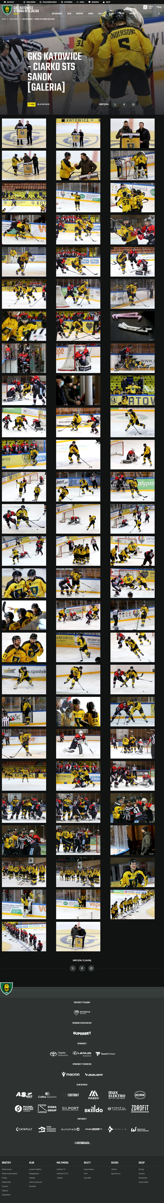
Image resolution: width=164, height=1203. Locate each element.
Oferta (114, 1169)
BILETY (101, 13)
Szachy (5, 1186)
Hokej (4, 1178)
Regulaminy (34, 1173)
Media (121, 13)
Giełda (32, 1178)
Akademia (6, 1195)
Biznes (111, 13)
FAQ (85, 1173)
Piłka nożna (7, 1169)
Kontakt (132, 13)
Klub (69, 13)
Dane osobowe (35, 1182)
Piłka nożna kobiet (9, 1173)
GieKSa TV (61, 1169)
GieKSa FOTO (62, 1173)
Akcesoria (143, 1178)
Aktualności (57, 13)
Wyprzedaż (143, 1182)
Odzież (142, 1173)
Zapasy (5, 1190)
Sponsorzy (115, 1173)
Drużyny (79, 13)
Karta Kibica (89, 1169)
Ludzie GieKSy (35, 1169)
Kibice (90, 13)
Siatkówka (6, 1182)
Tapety (60, 1178)
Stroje (141, 1169)
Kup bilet (87, 1178)
